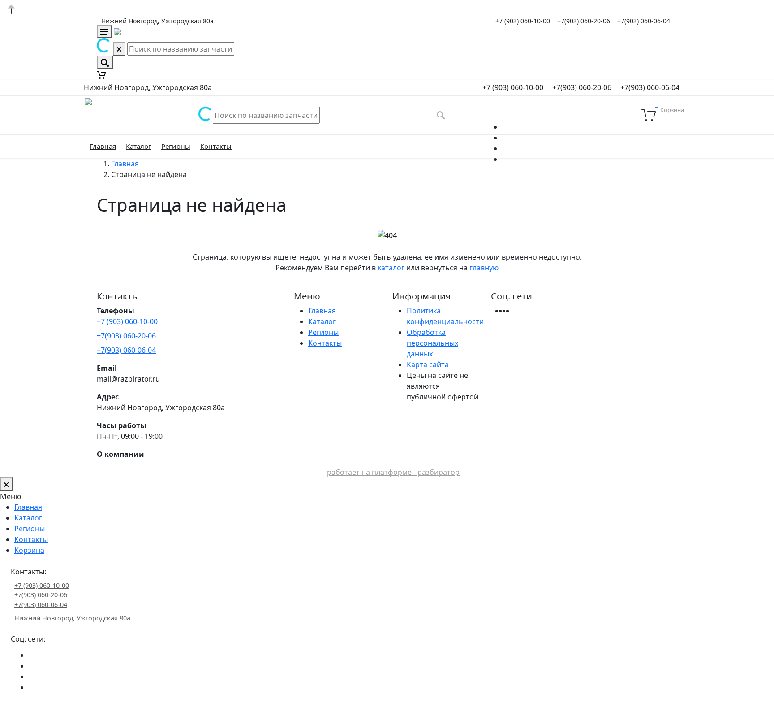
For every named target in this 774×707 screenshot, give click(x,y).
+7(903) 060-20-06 (583, 21)
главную (484, 268)
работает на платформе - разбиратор (393, 472)
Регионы (175, 146)
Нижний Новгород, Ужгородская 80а (157, 21)
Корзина (29, 550)
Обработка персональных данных (432, 343)
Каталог (138, 146)
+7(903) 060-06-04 (643, 21)
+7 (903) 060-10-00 (522, 21)
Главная (103, 146)
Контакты (216, 146)
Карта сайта (428, 364)
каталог (391, 268)
